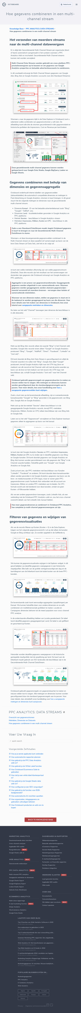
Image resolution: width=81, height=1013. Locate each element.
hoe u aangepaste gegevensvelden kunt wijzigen (36, 388)
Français (33, 994)
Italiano (44, 994)
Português (44, 990)
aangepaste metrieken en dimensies (37, 305)
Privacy (20, 1006)
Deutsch (23, 998)
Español (33, 990)
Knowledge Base (17, 29)
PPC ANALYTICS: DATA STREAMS (40, 29)
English (23, 990)
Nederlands (23, 994)
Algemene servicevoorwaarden (35, 1006)
